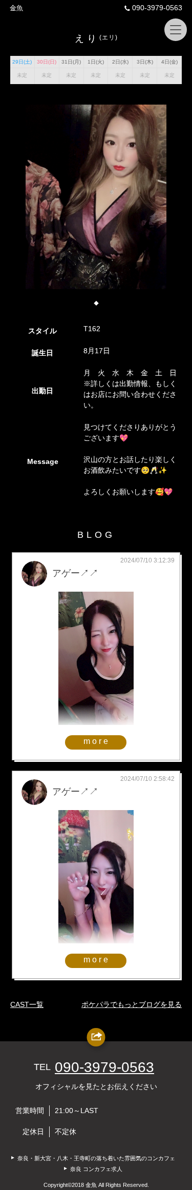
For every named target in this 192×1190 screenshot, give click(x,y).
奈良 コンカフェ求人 (96, 1169)
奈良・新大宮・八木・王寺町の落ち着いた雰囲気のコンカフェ (96, 1158)
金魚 (16, 8)
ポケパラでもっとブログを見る (131, 1004)
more (96, 741)
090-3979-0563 (157, 8)
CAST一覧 (27, 1004)
